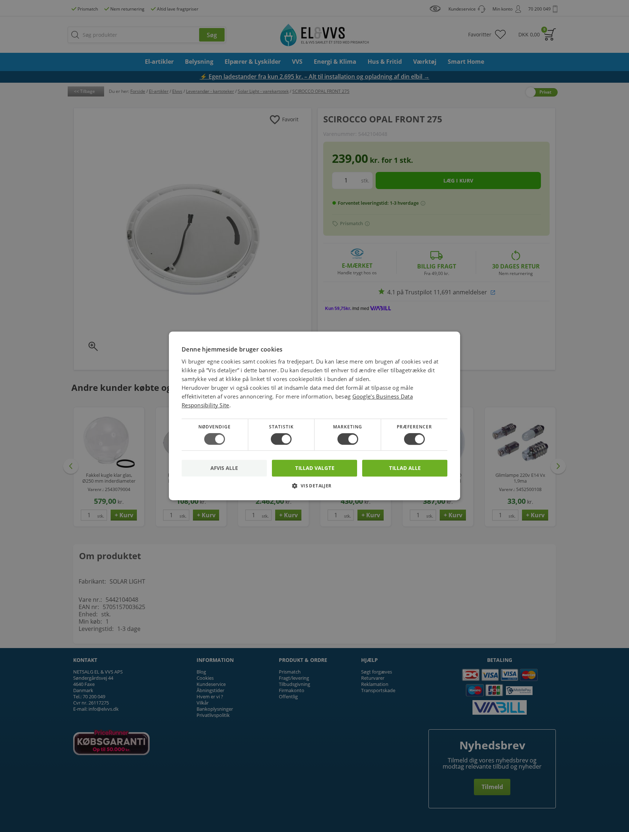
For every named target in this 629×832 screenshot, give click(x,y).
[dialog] (314, 415)
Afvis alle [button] (224, 468)
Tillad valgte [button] (315, 467)
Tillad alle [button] (405, 467)
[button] (314, 488)
